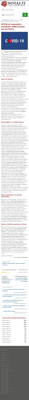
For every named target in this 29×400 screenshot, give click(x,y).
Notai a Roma (5, 320)
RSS (2, 362)
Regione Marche (4, 377)
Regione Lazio (4, 373)
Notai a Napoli (6, 326)
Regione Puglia (4, 382)
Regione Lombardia (5, 376)
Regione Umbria (4, 390)
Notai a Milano (6, 322)
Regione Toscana (5, 387)
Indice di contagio (20, 263)
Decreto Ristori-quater (8, 311)
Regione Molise (4, 379)
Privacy (2, 357)
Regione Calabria (5, 366)
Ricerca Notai (4, 352)
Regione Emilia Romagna (6, 369)
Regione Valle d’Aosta (6, 391)
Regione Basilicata (5, 365)
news (11, 20)
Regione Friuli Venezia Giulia (7, 371)
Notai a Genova (6, 328)
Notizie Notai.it (4, 355)
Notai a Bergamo (6, 342)
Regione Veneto (4, 393)
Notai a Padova (6, 340)
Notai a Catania (6, 336)
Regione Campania (5, 368)
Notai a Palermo (6, 332)
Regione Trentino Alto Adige (7, 388)
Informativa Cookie (5, 358)
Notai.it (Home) (5, 20)
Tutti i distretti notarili (5, 354)
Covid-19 (4, 265)
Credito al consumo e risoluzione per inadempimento (7, 279)
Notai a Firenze (6, 334)
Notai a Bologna (6, 330)
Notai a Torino (6, 324)
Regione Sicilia (4, 385)
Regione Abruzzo (4, 363)
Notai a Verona (6, 338)
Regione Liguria (4, 374)
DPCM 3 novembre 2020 (8, 263)
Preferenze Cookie (5, 360)
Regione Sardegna (5, 384)
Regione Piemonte (5, 380)
